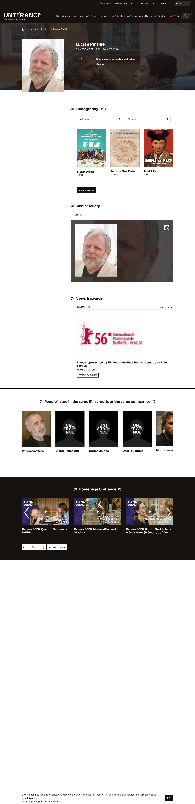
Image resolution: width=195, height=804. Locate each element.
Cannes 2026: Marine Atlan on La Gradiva (96, 531)
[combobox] (100, 119)
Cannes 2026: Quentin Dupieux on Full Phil (45, 531)
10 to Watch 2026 (147, 3)
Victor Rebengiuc (67, 451)
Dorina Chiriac (99, 451)
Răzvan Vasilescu (33, 451)
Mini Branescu (165, 450)
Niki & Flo (150, 171)
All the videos (57, 547)
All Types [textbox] (84, 119)
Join (177, 16)
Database (121, 16)
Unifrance (163, 16)
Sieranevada (85, 171)
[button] (166, 228)
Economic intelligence (142, 16)
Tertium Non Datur (123, 171)
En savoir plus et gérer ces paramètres (40, 801)
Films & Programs (64, 16)
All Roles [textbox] (132, 119)
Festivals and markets (100, 16)
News (81, 16)
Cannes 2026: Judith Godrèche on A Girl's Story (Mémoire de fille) (149, 531)
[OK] (169, 797)
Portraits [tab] (79, 215)
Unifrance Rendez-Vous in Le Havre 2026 (115, 3)
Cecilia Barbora (133, 451)
